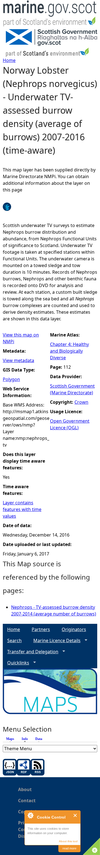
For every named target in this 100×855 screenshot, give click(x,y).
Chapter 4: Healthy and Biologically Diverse (69, 351)
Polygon (11, 379)
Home (9, 60)
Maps (10, 739)
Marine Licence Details (55, 640)
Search (14, 640)
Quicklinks (16, 663)
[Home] (50, 14)
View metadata (18, 360)
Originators (74, 629)
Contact (27, 800)
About (25, 789)
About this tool (68, 841)
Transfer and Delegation (30, 652)
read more (69, 848)
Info (26, 739)
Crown (81, 402)
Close (75, 815)
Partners (41, 629)
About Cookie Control (30, 815)
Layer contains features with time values (22, 509)
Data (38, 739)
